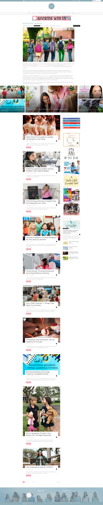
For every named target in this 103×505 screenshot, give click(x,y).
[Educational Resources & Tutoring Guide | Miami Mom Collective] (12, 106)
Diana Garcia (28, 205)
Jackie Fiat (28, 307)
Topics (47, 13)
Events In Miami (46, 25)
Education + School (37, 25)
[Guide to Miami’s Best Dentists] (65, 248)
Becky (27, 469)
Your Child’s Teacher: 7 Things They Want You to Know (40, 304)
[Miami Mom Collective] (51, 7)
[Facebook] (72, 1)
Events (52, 13)
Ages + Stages (25, 25)
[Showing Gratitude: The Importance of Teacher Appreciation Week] (51, 99)
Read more (28, 147)
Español (42, 25)
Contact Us (42, 0)
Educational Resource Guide (44, 75)
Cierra (27, 241)
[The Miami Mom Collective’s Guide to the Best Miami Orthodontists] (71, 224)
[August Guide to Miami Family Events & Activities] (65, 258)
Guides (33, 13)
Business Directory (41, 13)
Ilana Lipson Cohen (30, 111)
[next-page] (35, 482)
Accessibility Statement (48, 0)
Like (78, 118)
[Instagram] (74, 1)
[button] (79, 13)
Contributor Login (69, 502)
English (94, 0)
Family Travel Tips (52, 25)
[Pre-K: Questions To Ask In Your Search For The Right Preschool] (41, 411)
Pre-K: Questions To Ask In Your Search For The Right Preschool (38, 434)
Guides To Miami (65, 228)
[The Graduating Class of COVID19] (41, 458)
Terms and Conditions (62, 502)
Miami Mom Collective (30, 375)
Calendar (58, 13)
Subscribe (77, 127)
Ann (27, 437)
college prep (49, 66)
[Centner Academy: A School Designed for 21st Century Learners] (41, 228)
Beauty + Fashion (30, 25)
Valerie (27, 275)
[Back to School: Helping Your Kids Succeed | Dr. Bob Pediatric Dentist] (90, 106)
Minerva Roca (29, 172)
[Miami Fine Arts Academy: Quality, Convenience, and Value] (41, 127)
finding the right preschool (40, 66)
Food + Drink (58, 25)
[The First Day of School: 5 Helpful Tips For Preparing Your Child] (41, 193)
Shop (68, 13)
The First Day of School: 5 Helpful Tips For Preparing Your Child (41, 202)
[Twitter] (77, 1)
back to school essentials (42, 65)
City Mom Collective (30, 503)
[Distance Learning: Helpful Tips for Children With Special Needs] (41, 162)
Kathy (27, 141)
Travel (63, 13)
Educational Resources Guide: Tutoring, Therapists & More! (38, 373)
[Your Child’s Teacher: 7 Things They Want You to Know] (41, 296)
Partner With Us (37, 0)
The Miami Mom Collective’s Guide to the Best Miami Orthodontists (71, 232)
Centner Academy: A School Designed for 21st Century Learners (41, 239)
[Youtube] (79, 1)
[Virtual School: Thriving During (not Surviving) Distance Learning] (41, 263)
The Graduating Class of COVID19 (39, 467)
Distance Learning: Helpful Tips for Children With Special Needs (40, 170)
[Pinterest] (76, 1)
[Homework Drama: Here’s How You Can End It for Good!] (90, 92)
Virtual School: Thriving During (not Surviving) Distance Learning (40, 272)
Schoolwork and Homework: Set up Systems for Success (40, 341)
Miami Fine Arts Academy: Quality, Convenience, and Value (39, 138)
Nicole (27, 343)
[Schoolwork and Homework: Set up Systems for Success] (41, 330)
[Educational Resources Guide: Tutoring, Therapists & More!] (41, 364)
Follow (78, 120)
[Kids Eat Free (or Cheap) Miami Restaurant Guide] (65, 253)
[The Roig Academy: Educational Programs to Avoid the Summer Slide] (12, 92)
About (29, 13)
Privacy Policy (56, 502)
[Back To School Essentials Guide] (65, 243)
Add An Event (32, 0)
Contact (73, 13)
